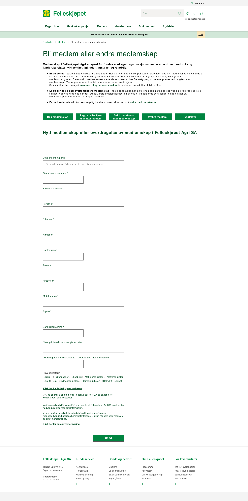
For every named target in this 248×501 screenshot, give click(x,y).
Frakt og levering (84, 474)
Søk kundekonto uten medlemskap (124, 116)
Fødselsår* (49, 280)
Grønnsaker (61, 376)
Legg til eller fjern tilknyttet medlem (91, 116)
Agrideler (169, 26)
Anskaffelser (181, 478)
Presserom (147, 466)
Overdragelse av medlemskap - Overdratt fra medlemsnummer (76, 357)
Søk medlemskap (57, 117)
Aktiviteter (147, 470)
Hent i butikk (82, 470)
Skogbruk (76, 376)
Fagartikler (52, 26)
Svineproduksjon (69, 381)
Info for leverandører (185, 466)
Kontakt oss (82, 466)
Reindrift (107, 381)
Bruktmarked (146, 26)
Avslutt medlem (157, 117)
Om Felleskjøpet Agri (152, 474)
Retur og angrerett (85, 478)
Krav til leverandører (185, 470)
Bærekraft (147, 478)
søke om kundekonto (143, 102)
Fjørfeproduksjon (90, 381)
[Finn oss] (187, 13)
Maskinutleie (123, 26)
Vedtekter (190, 117)
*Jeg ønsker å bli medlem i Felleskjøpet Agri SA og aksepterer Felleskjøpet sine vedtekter (78, 396)
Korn (48, 376)
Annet (118, 381)
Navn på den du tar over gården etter (63, 342)
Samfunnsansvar (183, 474)
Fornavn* (48, 203)
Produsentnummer (53, 188)
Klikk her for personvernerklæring (61, 424)
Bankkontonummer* (53, 326)
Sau (54, 381)
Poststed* (48, 265)
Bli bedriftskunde (117, 470)
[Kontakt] (194, 13)
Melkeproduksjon (94, 376)
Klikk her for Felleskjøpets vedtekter (62, 388)
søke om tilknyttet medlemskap (99, 85)
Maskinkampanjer (78, 26)
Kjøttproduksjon (115, 376)
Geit (47, 381)
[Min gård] (201, 13)
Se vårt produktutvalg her (133, 34)
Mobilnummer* (51, 296)
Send (108, 438)
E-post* (47, 311)
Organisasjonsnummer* (55, 173)
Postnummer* (50, 250)
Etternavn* (48, 219)
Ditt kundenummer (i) (54, 157)
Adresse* (48, 234)
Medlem (102, 26)
